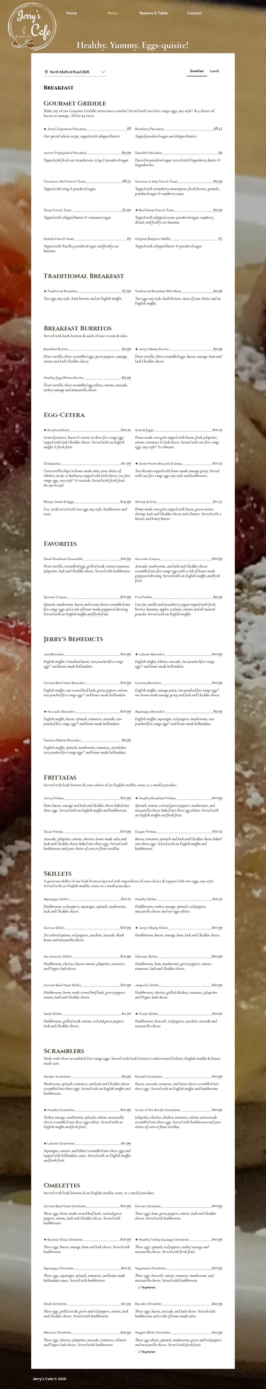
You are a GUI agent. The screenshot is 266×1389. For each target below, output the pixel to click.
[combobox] (75, 72)
